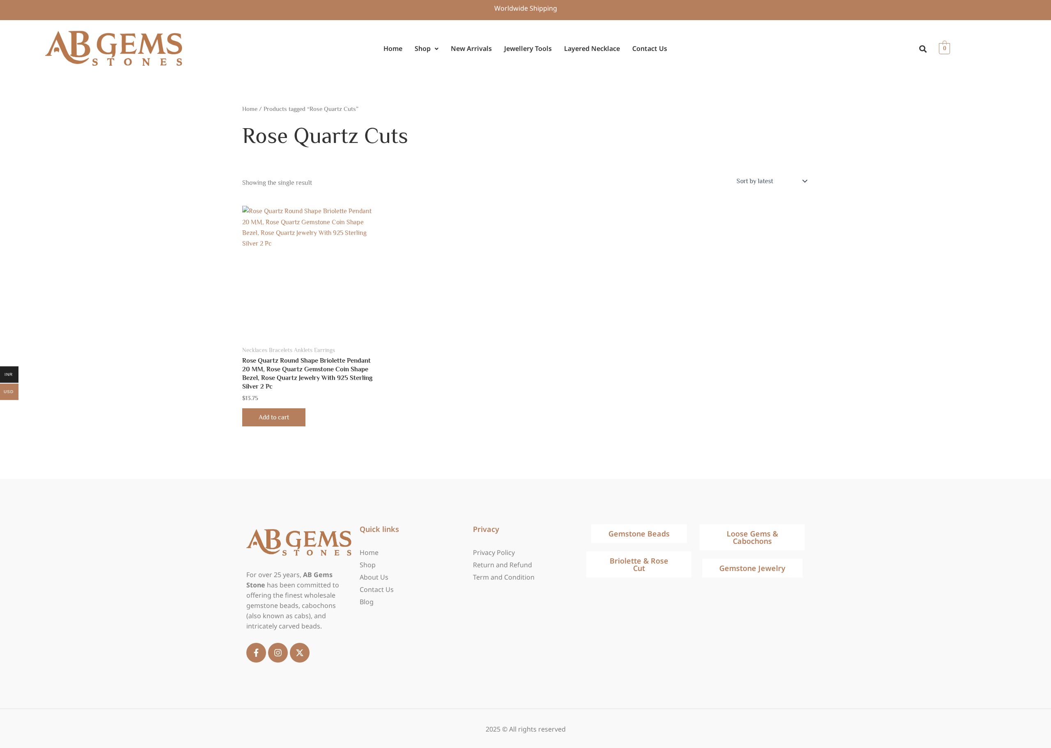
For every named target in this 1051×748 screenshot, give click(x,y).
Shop (423, 48)
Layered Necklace (592, 48)
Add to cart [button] (274, 417)
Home (392, 48)
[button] (426, 48)
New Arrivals (471, 48)
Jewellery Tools (528, 48)
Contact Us (649, 48)
